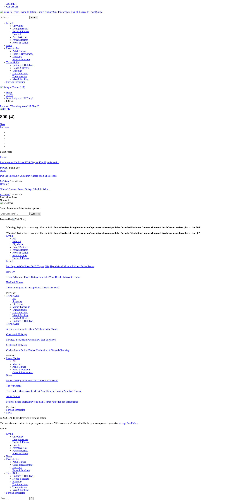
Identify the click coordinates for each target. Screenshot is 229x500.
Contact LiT (12, 6)
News (9, 45)
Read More (132, 423)
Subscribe (35, 214)
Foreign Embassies (15, 82)
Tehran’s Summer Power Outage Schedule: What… (25, 189)
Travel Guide (12, 62)
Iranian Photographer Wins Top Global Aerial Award (32, 380)
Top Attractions (20, 73)
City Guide (17, 25)
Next (2, 124)
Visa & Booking (20, 79)
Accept (122, 423)
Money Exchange (21, 307)
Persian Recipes (20, 40)
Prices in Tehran (20, 42)
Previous (4, 127)
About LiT (11, 3)
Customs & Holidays (22, 65)
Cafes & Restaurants (22, 54)
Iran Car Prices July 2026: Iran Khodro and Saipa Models (28, 175)
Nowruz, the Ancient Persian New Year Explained (31, 339)
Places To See (13, 358)
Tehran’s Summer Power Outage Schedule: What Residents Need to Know (43, 277)
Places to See (12, 48)
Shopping (17, 70)
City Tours (17, 304)
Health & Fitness (20, 31)
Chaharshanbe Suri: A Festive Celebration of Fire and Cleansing (37, 350)
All (14, 238)
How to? (16, 34)
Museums (17, 56)
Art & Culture (19, 51)
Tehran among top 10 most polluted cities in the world (32, 287)
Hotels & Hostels (20, 68)
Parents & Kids (19, 37)
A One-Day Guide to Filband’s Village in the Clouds (32, 329)
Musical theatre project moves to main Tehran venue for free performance (42, 401)
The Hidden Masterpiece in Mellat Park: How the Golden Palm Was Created (43, 391)
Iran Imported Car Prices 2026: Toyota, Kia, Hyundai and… (29, 162)
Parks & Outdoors (21, 59)
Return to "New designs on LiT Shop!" (19, 106)
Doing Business (20, 28)
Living (9, 23)
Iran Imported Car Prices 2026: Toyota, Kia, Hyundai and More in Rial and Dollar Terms (50, 266)
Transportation (19, 76)
